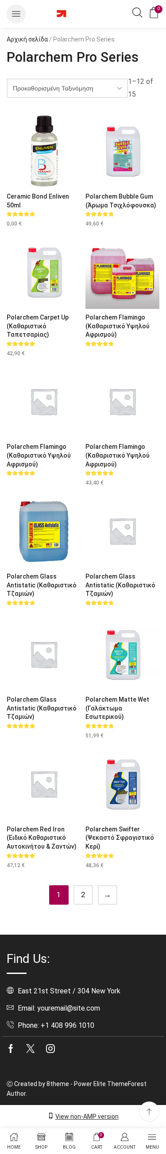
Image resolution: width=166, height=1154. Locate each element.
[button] (16, 13)
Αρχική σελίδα (27, 39)
